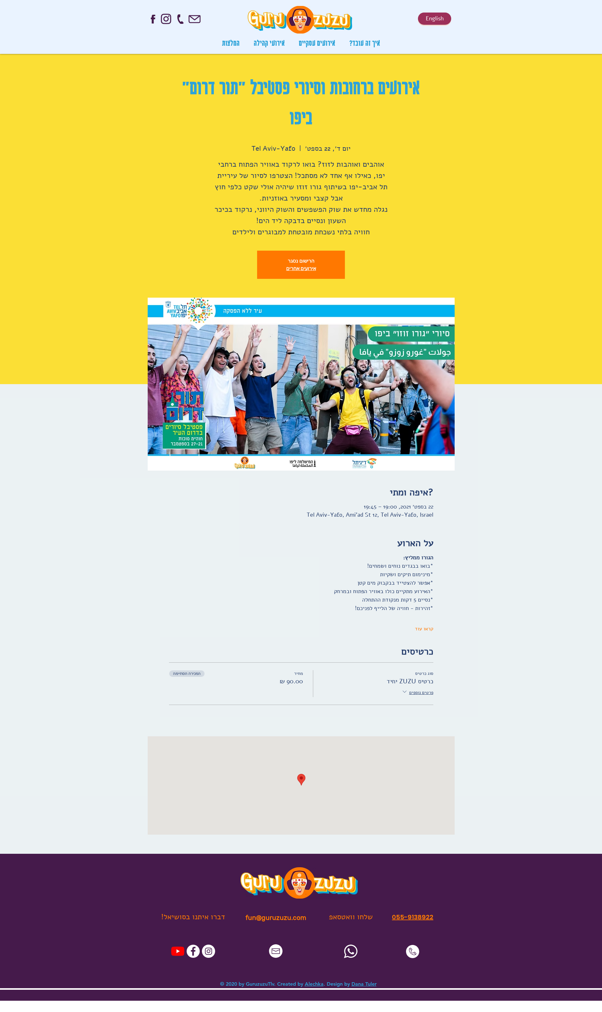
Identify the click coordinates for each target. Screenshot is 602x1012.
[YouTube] (177, 951)
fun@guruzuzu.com (276, 917)
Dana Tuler (364, 984)
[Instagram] (208, 951)
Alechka (314, 984)
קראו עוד (424, 628)
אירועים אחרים (301, 268)
